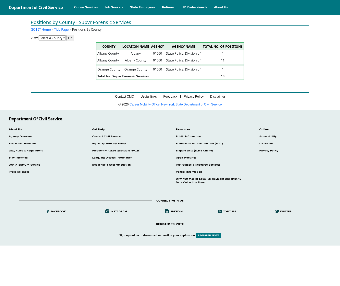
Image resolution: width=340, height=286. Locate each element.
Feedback (170, 96)
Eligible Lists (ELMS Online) (194, 150)
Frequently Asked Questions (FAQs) (116, 150)
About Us (221, 7)
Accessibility (267, 136)
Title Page (61, 29)
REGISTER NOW (208, 235)
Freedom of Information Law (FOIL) (199, 143)
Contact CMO (124, 96)
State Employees (142, 7)
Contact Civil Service (106, 136)
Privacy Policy (194, 96)
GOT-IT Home (41, 29)
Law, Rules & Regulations (26, 150)
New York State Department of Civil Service (191, 104)
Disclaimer (217, 96)
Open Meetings (186, 157)
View (34, 38)
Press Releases (19, 171)
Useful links (148, 96)
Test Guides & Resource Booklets (198, 164)
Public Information (188, 136)
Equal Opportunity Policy (109, 143)
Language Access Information (112, 157)
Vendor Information (189, 171)
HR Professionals (194, 7)
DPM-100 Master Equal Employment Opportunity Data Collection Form (208, 181)
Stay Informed (18, 157)
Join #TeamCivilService (24, 164)
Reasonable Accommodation (111, 164)
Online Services (86, 7)
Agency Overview (20, 136)
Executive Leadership (23, 143)
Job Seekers (114, 7)
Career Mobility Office (144, 104)
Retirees (168, 7)
